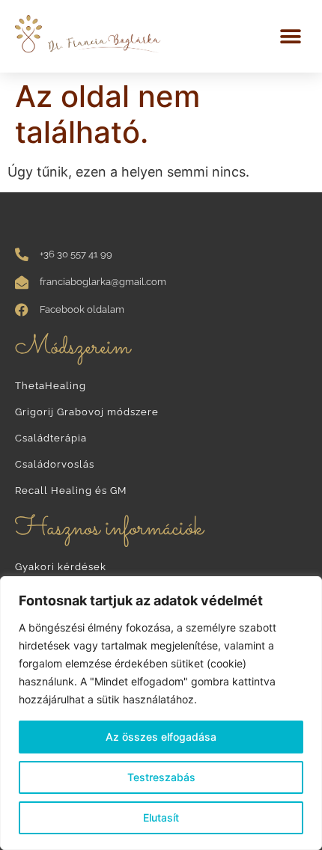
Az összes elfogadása (161, 736)
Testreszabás (161, 777)
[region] (161, 713)
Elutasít (161, 817)
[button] (290, 36)
